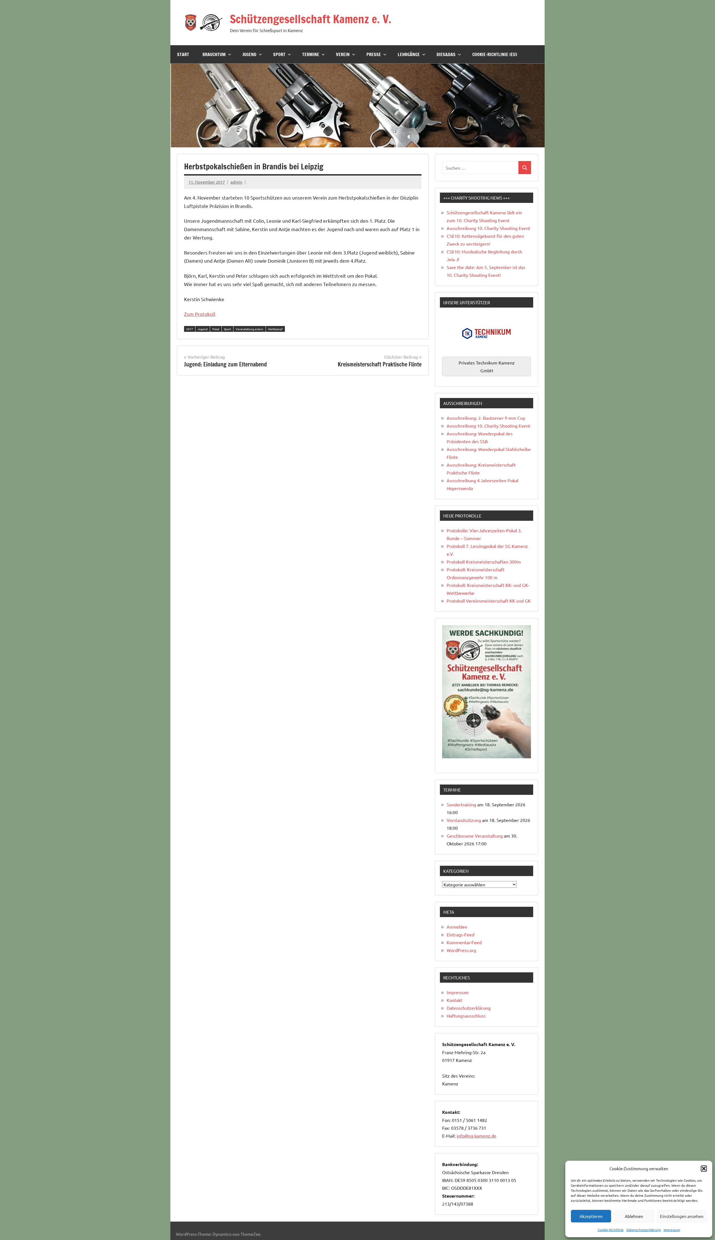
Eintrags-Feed (460, 934)
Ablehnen (634, 1216)
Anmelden (457, 926)
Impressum (672, 1229)
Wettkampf (275, 329)
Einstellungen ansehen (682, 1216)
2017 (189, 329)
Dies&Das (446, 54)
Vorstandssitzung (464, 820)
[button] (704, 1168)
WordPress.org (461, 950)
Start (183, 54)
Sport (279, 54)
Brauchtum (214, 54)
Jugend (249, 54)
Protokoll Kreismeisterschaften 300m (484, 561)
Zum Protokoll (199, 314)
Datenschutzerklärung (643, 1229)
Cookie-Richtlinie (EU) (494, 54)
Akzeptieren (591, 1216)
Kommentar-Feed (464, 942)
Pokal (215, 329)
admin (236, 181)
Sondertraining (461, 804)
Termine (310, 54)
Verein (343, 54)
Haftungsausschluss (466, 1015)
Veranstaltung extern (249, 329)
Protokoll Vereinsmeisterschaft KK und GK (489, 600)
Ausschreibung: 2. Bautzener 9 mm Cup (486, 418)
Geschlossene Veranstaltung (475, 835)
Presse (373, 54)
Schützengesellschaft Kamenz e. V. (310, 19)
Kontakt (454, 1000)
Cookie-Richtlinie (611, 1229)
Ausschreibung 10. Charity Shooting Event (488, 228)
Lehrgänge (409, 54)
